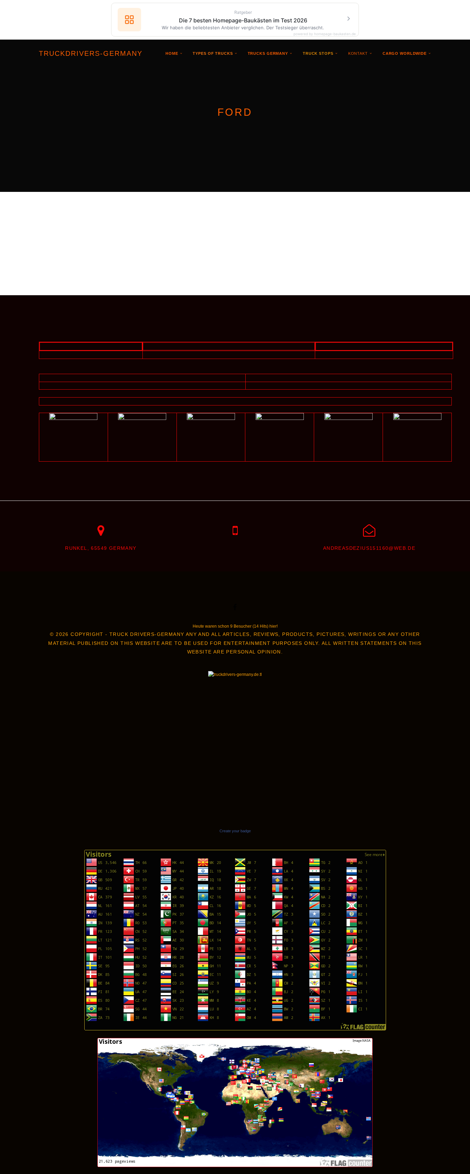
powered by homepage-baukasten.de (324, 33)
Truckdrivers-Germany (90, 53)
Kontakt (358, 53)
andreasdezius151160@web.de (369, 548)
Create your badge (235, 831)
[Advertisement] (235, 243)
